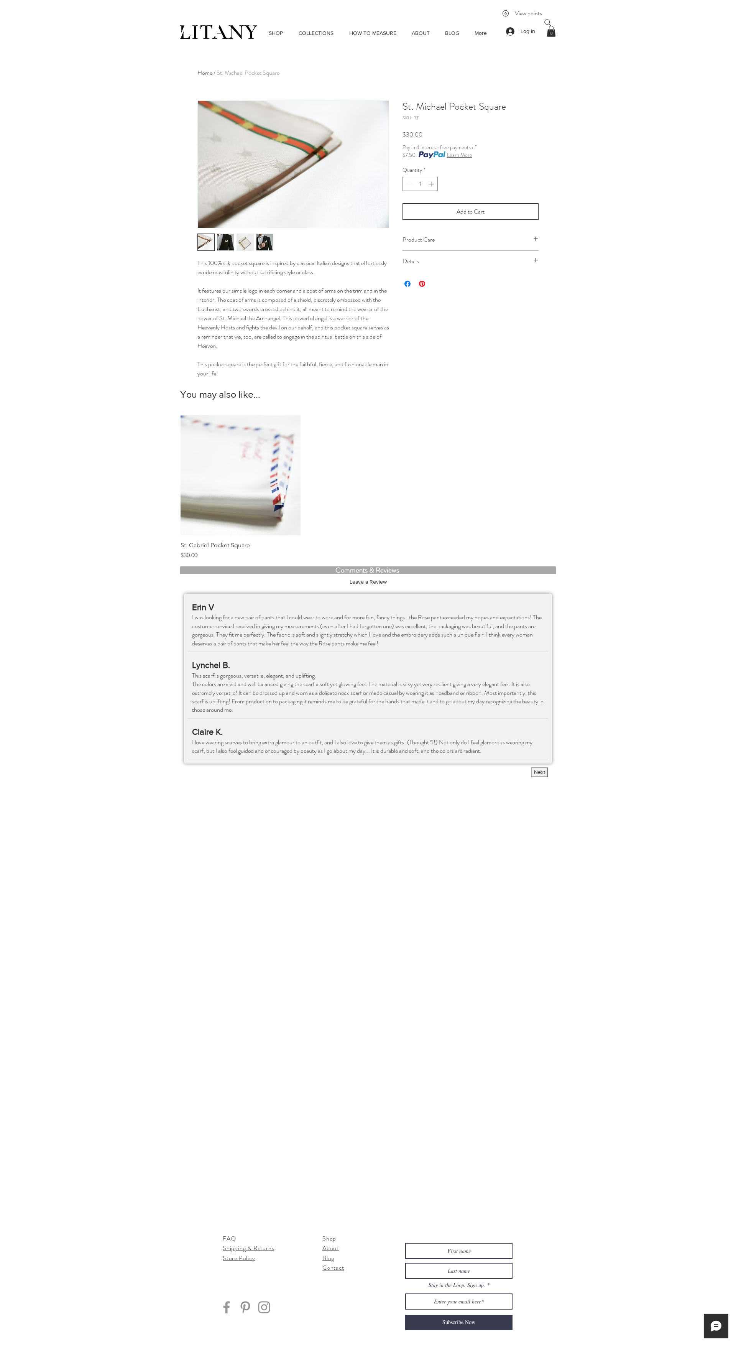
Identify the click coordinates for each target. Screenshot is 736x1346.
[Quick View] (241, 475)
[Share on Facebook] (407, 283)
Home (204, 72)
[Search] (548, 23)
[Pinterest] (245, 1307)
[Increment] (432, 184)
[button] (551, 31)
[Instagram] (264, 1307)
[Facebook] (227, 1307)
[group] (368, 487)
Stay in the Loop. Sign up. (458, 1285)
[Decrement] (408, 184)
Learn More (459, 155)
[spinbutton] (420, 184)
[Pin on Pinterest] (422, 283)
